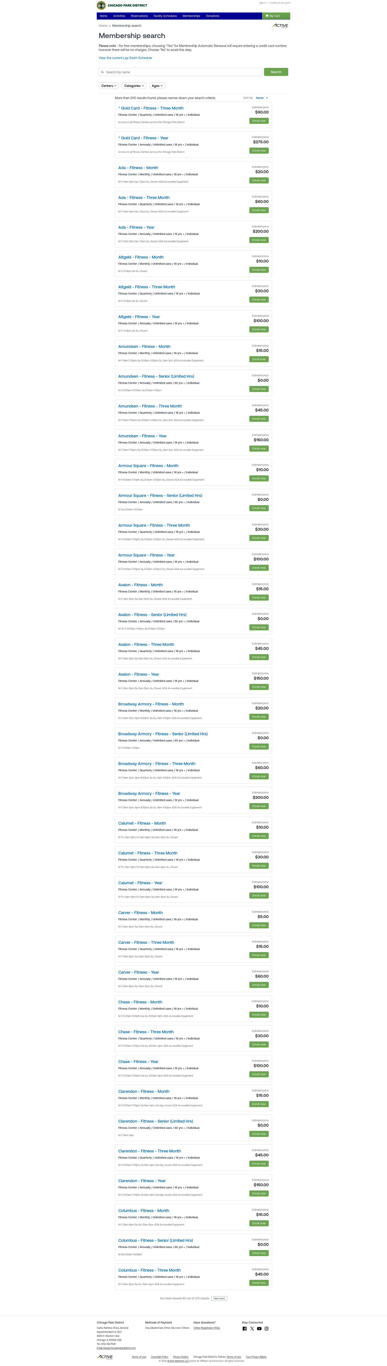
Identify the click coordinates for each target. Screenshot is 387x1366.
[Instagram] (266, 1330)
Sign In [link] (262, 2)
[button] (116, 1348)
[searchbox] (180, 72)
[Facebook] (245, 1330)
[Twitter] (252, 1330)
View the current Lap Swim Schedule (125, 58)
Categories (132, 86)
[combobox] (263, 98)
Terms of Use (234, 1357)
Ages (155, 86)
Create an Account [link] (280, 2)
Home (103, 25)
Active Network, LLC (178, 1361)
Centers (107, 86)
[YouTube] (259, 1330)
